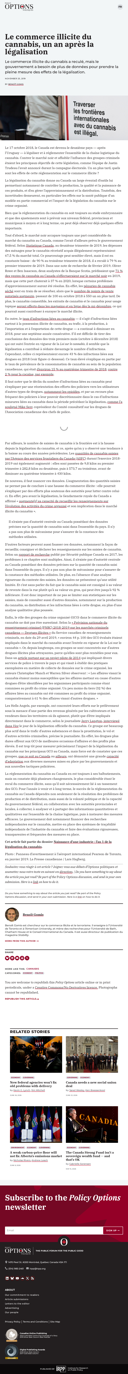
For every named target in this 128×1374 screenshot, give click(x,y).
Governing (28, 1078)
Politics (39, 973)
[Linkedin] (12, 958)
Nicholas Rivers (21, 1160)
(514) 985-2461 (16, 1268)
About (10, 1289)
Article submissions (16, 1299)
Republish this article (20, 998)
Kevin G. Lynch (21, 1090)
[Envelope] (17, 958)
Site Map (55, 1321)
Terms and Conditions (35, 1321)
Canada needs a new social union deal (91, 1084)
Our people (12, 1312)
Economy (27, 973)
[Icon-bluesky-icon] (7, 958)
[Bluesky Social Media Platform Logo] (12, 1278)
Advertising (12, 1308)
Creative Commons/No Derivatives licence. (66, 987)
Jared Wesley (76, 1090)
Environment (17, 1148)
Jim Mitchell (38, 1090)
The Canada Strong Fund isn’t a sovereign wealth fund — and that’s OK (90, 1156)
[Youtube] (17, 1278)
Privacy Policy (12, 1321)
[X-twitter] (27, 958)
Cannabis (32, 969)
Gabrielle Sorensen (80, 1164)
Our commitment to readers (22, 1295)
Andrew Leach (40, 1160)
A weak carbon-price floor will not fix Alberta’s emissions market (36, 1154)
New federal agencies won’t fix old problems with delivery (33, 1084)
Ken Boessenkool (95, 1090)
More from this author (20, 941)
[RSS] (32, 1278)
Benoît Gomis (16, 84)
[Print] (22, 958)
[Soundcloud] (22, 1278)
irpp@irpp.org (38, 1268)
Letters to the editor (17, 1303)
